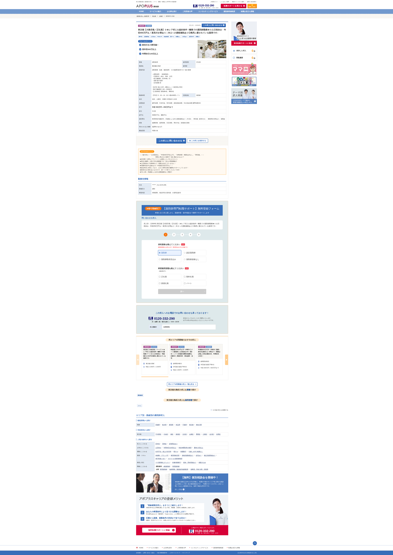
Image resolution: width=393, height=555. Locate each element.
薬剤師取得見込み (168, 259)
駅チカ (176, 451)
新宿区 (178, 434)
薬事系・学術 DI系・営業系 (199, 469)
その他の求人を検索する (220, 410)
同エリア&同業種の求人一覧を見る (181, 384)
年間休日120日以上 (170, 447)
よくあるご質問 (224, 1)
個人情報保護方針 (162, 552)
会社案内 (138, 552)
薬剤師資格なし (192, 259)
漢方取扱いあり (160, 458)
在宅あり (199, 455)
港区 (171, 434)
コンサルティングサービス (208, 11)
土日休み (158, 447)
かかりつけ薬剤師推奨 (175, 458)
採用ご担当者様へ (252, 1)
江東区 (205, 434)
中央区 (166, 434)
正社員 (164, 277)
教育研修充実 (175, 455)
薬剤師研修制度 (229, 11)
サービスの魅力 (155, 11)
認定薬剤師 (190, 253)
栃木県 (164, 425)
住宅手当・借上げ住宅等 (163, 451)
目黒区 (218, 434)
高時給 (164, 444)
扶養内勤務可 (176, 462)
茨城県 (157, 425)
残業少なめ (202, 462)
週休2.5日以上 (198, 447)
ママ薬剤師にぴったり (162, 462)
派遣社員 (165, 283)
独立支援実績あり (209, 455)
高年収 (157, 444)
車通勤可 (183, 451)
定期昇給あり (173, 444)
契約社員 (190, 277)
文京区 (184, 434)
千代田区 (158, 434)
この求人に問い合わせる (212, 25)
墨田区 (198, 434)
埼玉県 (178, 425)
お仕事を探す (172, 11)
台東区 (191, 434)
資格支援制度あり (187, 455)
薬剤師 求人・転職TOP (143, 16)
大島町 (161, 16)
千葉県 (184, 425)
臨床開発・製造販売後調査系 (178, 469)
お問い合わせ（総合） (149, 552)
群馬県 (171, 425)
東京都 (154, 16)
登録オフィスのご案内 (238, 1)
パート (189, 283)
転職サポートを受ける (233, 6)
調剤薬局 (140, 395)
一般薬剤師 (166, 466)
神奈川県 (199, 425)
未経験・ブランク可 (161, 455)
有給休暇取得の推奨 (185, 447)
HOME (141, 11)
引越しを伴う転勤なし (196, 451)
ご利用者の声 (187, 11)
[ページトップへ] (255, 543)
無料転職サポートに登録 (159, 530)
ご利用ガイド (214, 1)
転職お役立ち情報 (247, 11)
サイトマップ (186, 552)
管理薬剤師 (176, 466)
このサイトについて (174, 552)
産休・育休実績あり (189, 462)
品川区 (211, 434)
